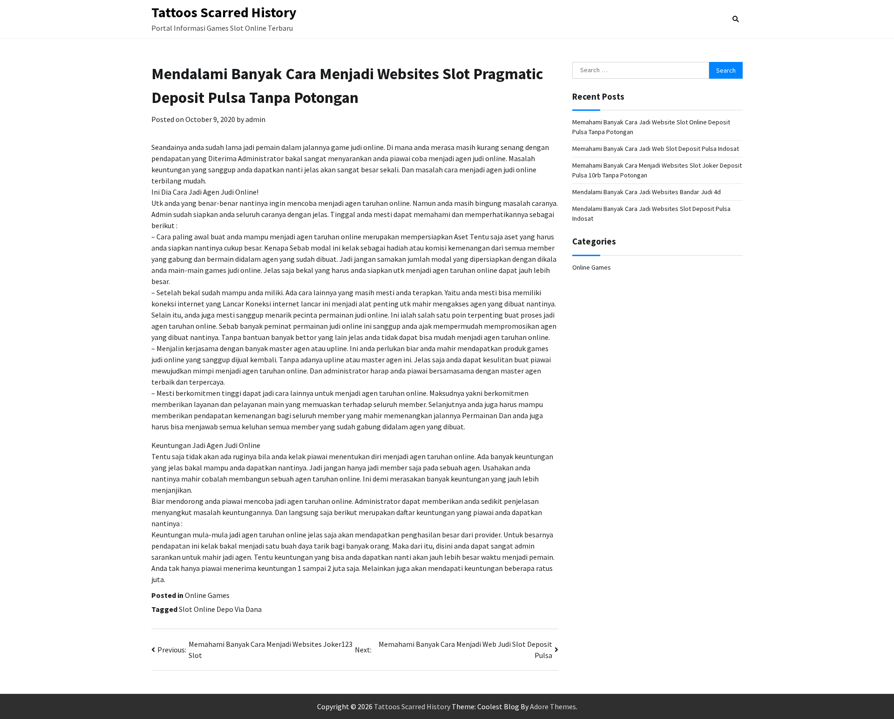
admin (255, 119)
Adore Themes (553, 706)
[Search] (736, 19)
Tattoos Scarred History (224, 12)
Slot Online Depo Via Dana (220, 609)
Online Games (207, 595)
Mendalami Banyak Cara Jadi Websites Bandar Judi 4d (646, 192)
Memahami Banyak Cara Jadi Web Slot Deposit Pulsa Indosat (655, 148)
